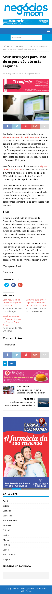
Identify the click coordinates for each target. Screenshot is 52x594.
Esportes (7, 525)
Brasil (5, 501)
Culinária (7, 510)
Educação (7, 515)
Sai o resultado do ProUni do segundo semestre (12, 302)
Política (6, 544)
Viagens (6, 559)
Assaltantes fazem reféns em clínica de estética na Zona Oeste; (12, 320)
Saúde (6, 549)
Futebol (6, 530)
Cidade (6, 506)
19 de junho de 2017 (14, 73)
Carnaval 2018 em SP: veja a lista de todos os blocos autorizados (36, 302)
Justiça (6, 535)
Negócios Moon (33, 73)
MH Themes (27, 591)
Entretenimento (10, 520)
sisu (12, 363)
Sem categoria (9, 554)
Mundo (6, 540)
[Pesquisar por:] (26, 37)
